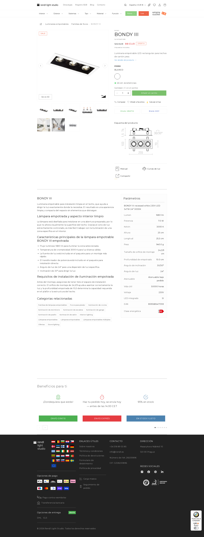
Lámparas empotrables (47, 320)
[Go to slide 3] (158, 427)
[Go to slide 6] (164, 427)
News (129, 13)
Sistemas (72, 14)
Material (100, 14)
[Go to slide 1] (155, 427)
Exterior (57, 14)
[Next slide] (105, 65)
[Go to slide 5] (162, 427)
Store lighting (53, 324)
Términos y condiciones (91, 451)
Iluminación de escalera (73, 310)
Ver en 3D (45, 97)
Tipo (86, 14)
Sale (142, 13)
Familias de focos (79, 24)
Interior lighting (86, 315)
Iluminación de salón (68, 315)
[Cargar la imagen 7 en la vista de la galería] (58, 125)
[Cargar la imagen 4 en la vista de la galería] (87, 110)
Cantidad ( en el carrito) (126, 88)
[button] (125, 5)
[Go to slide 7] (166, 427)
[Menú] (200, 511)
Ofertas (41, 324)
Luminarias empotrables (57, 24)
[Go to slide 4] (160, 427)
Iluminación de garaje (95, 310)
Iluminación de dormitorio (49, 310)
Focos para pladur (77, 305)
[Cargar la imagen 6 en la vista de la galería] (43, 125)
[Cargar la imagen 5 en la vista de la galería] (101, 110)
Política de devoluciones (91, 456)
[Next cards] (45, 427)
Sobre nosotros (87, 446)
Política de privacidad (90, 468)
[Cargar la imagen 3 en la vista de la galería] (72, 110)
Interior (42, 14)
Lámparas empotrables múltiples (96, 320)
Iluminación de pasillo (47, 315)
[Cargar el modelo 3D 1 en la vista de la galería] (72, 125)
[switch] (196, 528)
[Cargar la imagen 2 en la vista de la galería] (58, 110)
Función (115, 14)
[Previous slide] (40, 65)
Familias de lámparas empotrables (52, 305)
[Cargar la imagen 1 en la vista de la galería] (43, 110)
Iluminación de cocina (97, 305)
